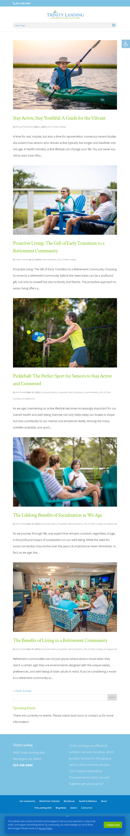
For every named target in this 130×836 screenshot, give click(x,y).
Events (73, 807)
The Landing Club (43, 807)
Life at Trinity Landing (56, 126)
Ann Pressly (21, 392)
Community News (48, 392)
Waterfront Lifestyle (49, 801)
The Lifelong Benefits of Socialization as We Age (57, 515)
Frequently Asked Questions (70, 392)
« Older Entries (22, 691)
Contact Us (86, 807)
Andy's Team (21, 259)
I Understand (113, 824)
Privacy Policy (45, 828)
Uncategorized (28, 398)
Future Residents (48, 259)
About (104, 801)
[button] (126, 44)
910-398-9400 (23, 3)
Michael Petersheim (24, 126)
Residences (69, 801)
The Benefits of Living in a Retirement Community (60, 640)
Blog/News (61, 807)
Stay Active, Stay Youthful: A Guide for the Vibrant (59, 118)
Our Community (27, 801)
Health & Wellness (88, 801)
